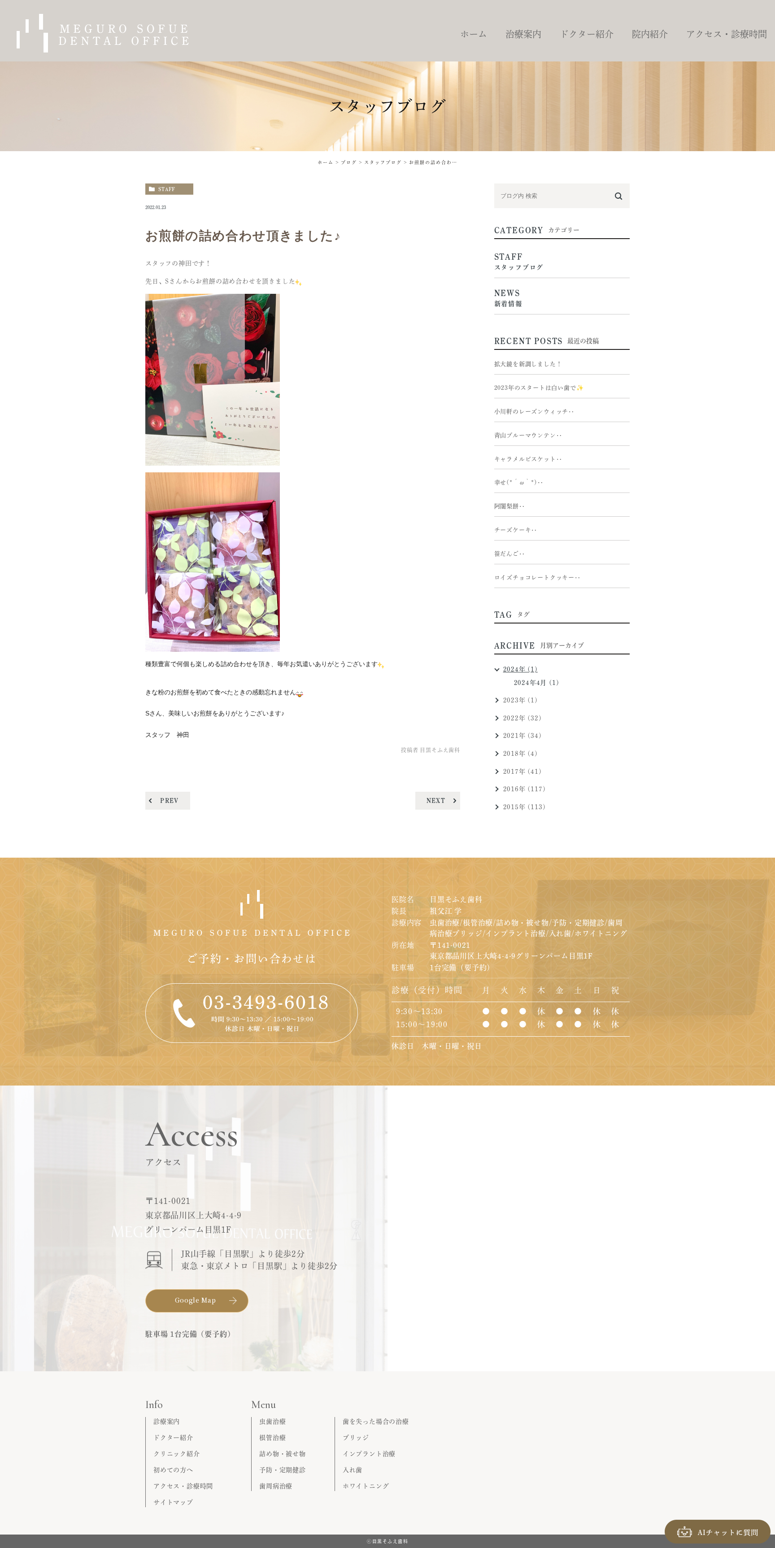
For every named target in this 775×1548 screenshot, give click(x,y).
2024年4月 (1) (536, 683)
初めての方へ (173, 1470)
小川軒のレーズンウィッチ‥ (534, 411)
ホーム (326, 162)
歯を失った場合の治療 (376, 1421)
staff (166, 189)
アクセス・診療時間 (183, 1486)
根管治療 (272, 1438)
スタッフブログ (383, 162)
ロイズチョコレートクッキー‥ (537, 577)
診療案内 (166, 1421)
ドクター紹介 (173, 1438)
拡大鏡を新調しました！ (528, 364)
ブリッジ (356, 1438)
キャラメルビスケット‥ (528, 459)
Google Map (195, 1299)
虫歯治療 (272, 1421)
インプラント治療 (369, 1454)
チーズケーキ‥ (516, 530)
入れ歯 (352, 1470)
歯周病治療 (275, 1486)
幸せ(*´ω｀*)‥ (519, 482)
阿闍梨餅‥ (509, 506)
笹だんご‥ (509, 554)
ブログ (349, 162)
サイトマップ (173, 1502)
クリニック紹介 (176, 1454)
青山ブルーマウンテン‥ (528, 435)
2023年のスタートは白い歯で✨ (539, 388)
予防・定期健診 (282, 1470)
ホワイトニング (366, 1486)
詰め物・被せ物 (282, 1454)
